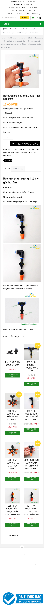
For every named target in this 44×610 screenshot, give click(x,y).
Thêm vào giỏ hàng (26, 144)
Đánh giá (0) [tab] (18, 168)
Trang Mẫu (35, 586)
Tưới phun (33, 29)
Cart (38, 18)
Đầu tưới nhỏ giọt (8, 33)
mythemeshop (25, 551)
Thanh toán (20, 583)
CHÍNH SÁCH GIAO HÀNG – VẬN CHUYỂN (22, 7)
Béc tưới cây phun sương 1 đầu (14, 41)
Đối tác (27, 576)
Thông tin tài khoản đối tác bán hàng (17, 586)
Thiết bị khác (33, 33)
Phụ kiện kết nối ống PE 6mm (30, 580)
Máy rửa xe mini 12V (11, 580)
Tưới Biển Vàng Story (22, 589)
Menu (6, 24)
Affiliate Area (19, 554)
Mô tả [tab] (7, 168)
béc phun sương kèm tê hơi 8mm (19, 289)
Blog (27, 554)
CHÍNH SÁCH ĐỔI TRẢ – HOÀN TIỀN (22, 10)
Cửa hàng (9, 576)
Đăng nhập (18, 576)
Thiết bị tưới (12, 38)
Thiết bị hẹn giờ (22, 33)
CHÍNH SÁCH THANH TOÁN (22, 4)
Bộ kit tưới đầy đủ (21, 29)
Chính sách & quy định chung (22, 561)
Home (3, 38)
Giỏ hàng (35, 576)
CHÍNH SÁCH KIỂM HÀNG (14, 14)
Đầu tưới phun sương (35, 38)
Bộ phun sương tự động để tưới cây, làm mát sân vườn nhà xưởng (22, 557)
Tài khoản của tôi (8, 583)
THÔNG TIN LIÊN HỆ (33, 14)
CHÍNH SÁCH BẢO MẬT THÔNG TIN (22, 1)
